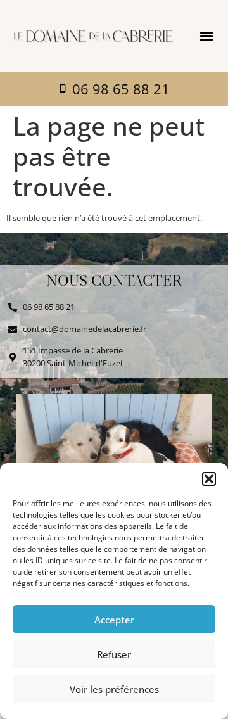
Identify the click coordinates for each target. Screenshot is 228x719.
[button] (209, 479)
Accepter (114, 619)
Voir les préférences (114, 689)
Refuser (114, 654)
